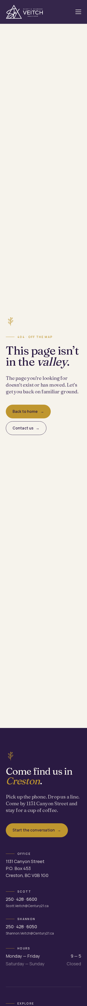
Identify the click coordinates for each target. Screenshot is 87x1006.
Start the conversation (34, 830)
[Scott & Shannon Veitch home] (24, 12)
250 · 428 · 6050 (21, 926)
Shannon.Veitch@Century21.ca (30, 933)
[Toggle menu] (78, 12)
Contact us (23, 428)
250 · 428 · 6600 (21, 899)
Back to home (25, 411)
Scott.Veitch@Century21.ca (27, 905)
